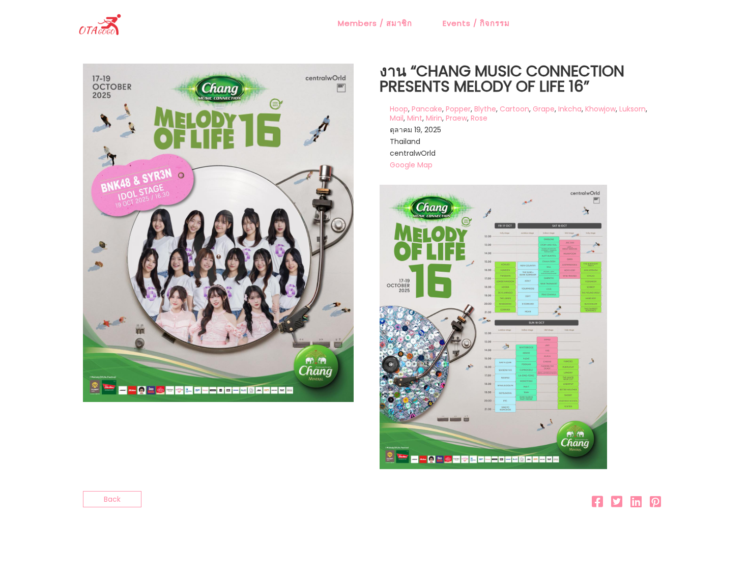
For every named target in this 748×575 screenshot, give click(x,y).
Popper (458, 109)
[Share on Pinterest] (655, 504)
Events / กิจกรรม (476, 23)
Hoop (399, 109)
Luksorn (632, 109)
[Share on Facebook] (597, 504)
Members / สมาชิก (375, 23)
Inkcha (570, 109)
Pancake (427, 109)
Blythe (485, 109)
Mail (397, 118)
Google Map (411, 165)
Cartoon (514, 109)
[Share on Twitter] (616, 504)
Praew (456, 118)
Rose (479, 118)
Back (112, 499)
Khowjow (600, 109)
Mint (414, 118)
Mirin (434, 118)
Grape (544, 109)
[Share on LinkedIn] (636, 504)
